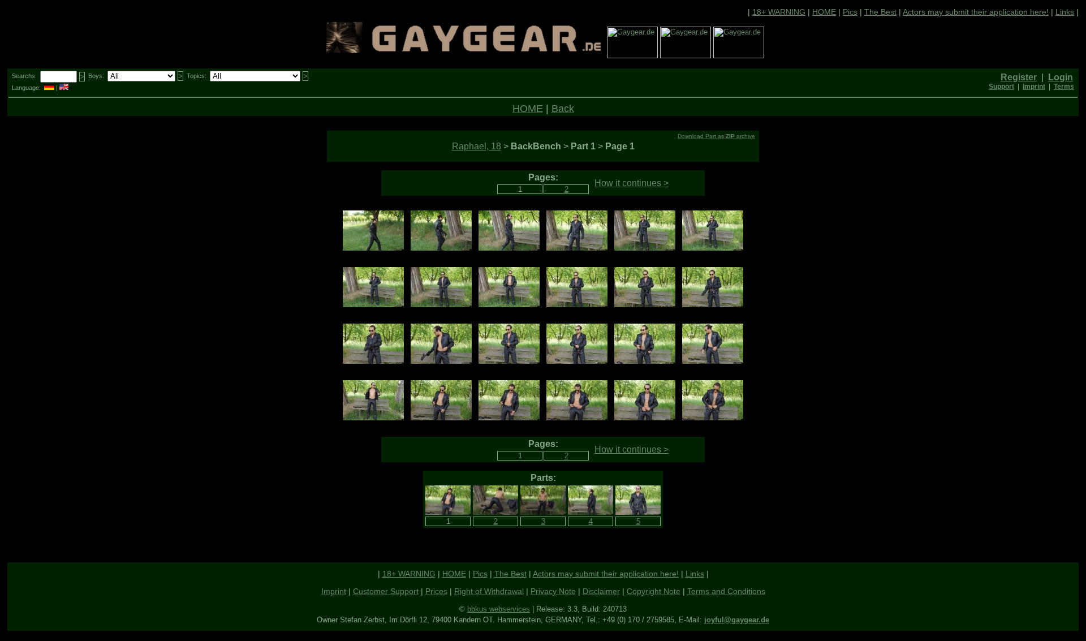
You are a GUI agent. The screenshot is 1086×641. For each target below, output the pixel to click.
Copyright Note (653, 591)
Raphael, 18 (476, 146)
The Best (880, 11)
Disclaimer (601, 591)
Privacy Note (553, 591)
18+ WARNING (778, 11)
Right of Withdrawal (489, 591)
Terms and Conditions (726, 591)
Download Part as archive (716, 136)
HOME (824, 11)
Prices (436, 591)
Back (562, 108)
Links (1064, 11)
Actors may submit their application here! (976, 11)
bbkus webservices (498, 609)
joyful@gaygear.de (736, 620)
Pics (850, 11)
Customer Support (386, 591)
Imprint (333, 591)
